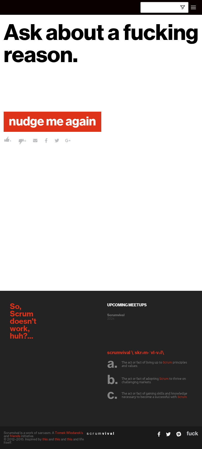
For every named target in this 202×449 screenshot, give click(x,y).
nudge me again (52, 122)
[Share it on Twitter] (57, 141)
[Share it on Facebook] (46, 141)
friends (15, 436)
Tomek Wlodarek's (69, 433)
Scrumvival (115, 315)
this (45, 439)
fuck (192, 433)
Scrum (167, 362)
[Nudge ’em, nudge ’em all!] (35, 141)
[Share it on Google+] (67, 141)
